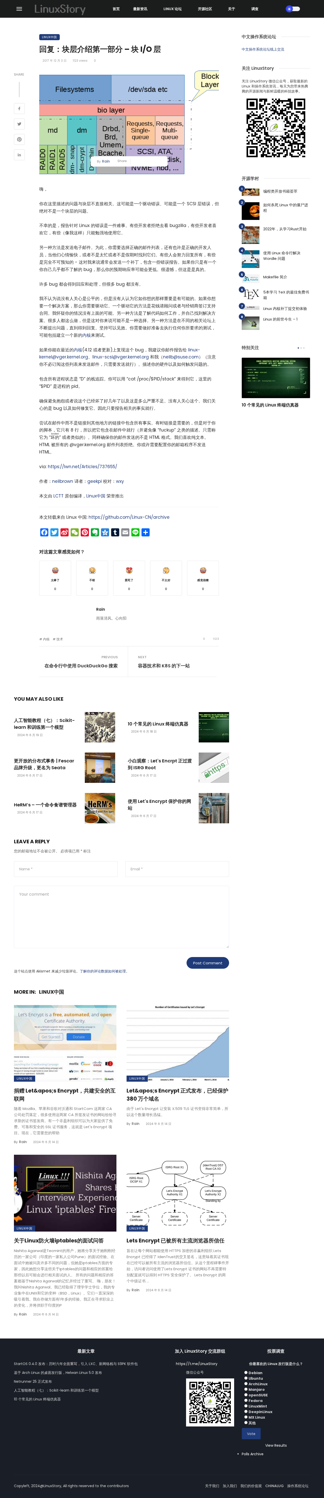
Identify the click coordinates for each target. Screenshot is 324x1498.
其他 (252, 1422)
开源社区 (205, 8)
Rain (106, 161)
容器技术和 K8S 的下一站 (164, 666)
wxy (120, 481)
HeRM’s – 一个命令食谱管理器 (45, 805)
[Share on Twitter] (19, 125)
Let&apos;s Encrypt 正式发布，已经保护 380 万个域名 (177, 1094)
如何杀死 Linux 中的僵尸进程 (285, 207)
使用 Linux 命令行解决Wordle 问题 (281, 255)
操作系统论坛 (298, 1485)
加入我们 (230, 1485)
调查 (254, 8)
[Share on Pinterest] (19, 140)
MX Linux (257, 1417)
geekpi (94, 481)
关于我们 (212, 1485)
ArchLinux (258, 1384)
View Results (276, 1445)
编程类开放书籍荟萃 (280, 191)
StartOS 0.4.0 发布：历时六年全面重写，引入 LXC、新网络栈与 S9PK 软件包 (76, 1363)
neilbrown (62, 481)
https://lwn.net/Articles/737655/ (82, 467)
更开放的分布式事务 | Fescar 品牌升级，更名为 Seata (44, 764)
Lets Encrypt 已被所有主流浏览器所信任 (176, 1240)
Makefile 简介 (275, 277)
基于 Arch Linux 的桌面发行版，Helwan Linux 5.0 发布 (58, 1372)
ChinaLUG (274, 1485)
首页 (116, 8)
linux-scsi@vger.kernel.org (120, 357)
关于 (231, 8)
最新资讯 (140, 8)
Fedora (255, 1400)
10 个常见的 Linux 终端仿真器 (158, 724)
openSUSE (258, 1395)
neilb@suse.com (181, 357)
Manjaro (257, 1389)
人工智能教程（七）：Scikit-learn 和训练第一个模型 (44, 723)
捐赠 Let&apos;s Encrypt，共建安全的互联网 (65, 1094)
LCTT (58, 496)
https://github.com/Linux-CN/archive (129, 517)
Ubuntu (256, 1378)
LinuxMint (258, 1406)
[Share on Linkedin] (19, 155)
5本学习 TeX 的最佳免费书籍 (286, 295)
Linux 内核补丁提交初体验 (285, 308)
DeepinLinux (260, 1411)
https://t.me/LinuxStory (196, 1363)
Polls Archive (253, 1454)
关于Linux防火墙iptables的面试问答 (59, 1240)
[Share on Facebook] (19, 109)
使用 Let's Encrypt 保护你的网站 (159, 804)
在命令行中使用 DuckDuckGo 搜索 (81, 666)
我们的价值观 (251, 1485)
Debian (255, 1372)
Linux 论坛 (173, 8)
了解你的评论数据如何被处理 (103, 971)
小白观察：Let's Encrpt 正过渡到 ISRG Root (160, 764)
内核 (86, 335)
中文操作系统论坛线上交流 (263, 49)
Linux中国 (49, 37)
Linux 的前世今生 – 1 (280, 319)
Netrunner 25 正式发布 (33, 1381)
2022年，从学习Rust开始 (285, 229)
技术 (59, 639)
